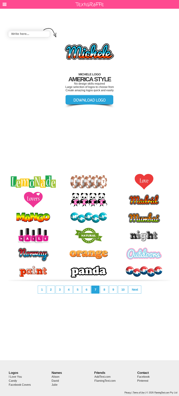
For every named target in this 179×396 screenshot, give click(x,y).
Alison (55, 376)
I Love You (15, 376)
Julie (55, 384)
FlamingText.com (105, 380)
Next (135, 289)
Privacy (127, 392)
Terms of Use (138, 392)
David (55, 380)
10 (122, 289)
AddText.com (102, 376)
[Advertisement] (90, 17)
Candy (13, 380)
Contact (143, 373)
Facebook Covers (20, 384)
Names (57, 373)
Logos (13, 373)
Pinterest (142, 380)
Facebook (143, 376)
